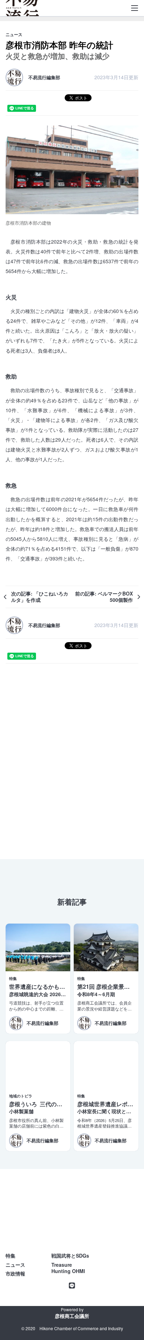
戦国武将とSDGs (70, 1255)
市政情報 (15, 1273)
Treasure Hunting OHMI (68, 1268)
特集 (10, 1255)
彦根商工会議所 (72, 1315)
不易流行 (22, 10)
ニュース (15, 1264)
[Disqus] (72, 761)
